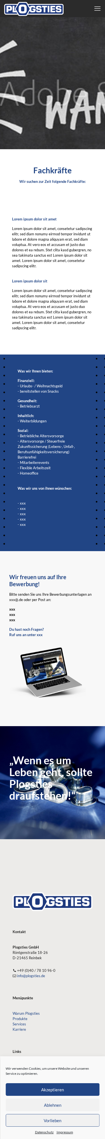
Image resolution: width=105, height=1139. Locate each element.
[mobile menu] (97, 8)
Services (19, 1024)
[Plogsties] (34, 8)
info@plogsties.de (31, 976)
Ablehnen (52, 1105)
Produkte (20, 1018)
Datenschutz (44, 1132)
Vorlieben (52, 1120)
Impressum (65, 1132)
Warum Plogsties (26, 1013)
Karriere (19, 1029)
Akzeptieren (52, 1089)
